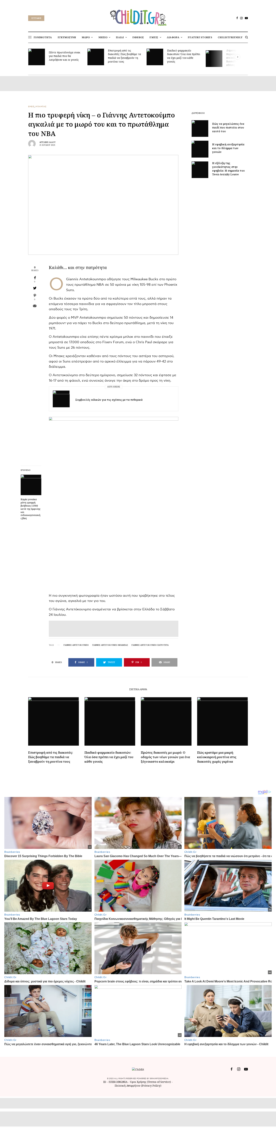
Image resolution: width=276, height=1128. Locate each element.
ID (104, 1082)
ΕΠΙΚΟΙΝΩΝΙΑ (118, 1082)
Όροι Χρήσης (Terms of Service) (150, 1082)
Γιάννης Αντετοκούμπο (76, 645)
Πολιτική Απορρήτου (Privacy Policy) (138, 1085)
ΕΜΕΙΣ (31, 107)
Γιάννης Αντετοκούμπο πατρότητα (150, 645)
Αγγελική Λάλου (47, 142)
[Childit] (138, 16)
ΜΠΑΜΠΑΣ (41, 107)
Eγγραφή (36, 18)
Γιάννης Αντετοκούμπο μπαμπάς (110, 645)
